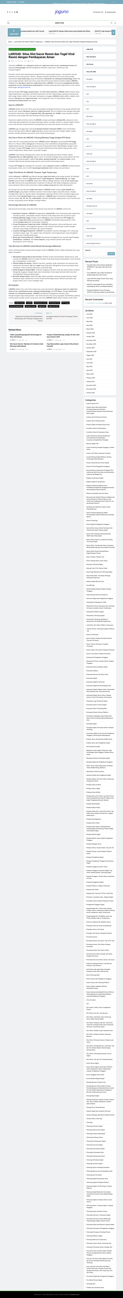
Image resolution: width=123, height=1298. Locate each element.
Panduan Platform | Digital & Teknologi (98, 886)
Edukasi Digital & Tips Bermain (96, 482)
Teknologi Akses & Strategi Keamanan (98, 1167)
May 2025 (89, 366)
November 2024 (91, 389)
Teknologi (89, 1122)
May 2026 (89, 321)
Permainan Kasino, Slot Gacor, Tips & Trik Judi (100, 941)
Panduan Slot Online (93, 889)
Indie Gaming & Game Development (97, 595)
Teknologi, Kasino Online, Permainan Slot (99, 1243)
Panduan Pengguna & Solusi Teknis (97, 867)
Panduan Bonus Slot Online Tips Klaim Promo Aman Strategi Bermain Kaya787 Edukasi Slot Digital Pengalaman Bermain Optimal (100, 798)
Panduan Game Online (93, 823)
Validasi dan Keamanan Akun (95, 1287)
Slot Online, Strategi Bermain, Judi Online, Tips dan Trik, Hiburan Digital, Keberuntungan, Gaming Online (100, 1048)
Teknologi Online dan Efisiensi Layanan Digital (100, 1224)
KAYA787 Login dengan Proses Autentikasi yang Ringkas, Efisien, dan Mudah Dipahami (89, 31)
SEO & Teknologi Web (93, 975)
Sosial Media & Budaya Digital (95, 1078)
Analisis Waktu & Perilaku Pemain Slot (98, 424)
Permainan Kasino (92, 937)
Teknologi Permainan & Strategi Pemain (98, 1232)
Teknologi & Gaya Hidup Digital (96, 1133)
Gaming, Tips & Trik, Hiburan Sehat (97, 568)
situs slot (89, 154)
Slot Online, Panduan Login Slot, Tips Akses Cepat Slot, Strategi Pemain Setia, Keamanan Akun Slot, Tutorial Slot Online (100, 1025)
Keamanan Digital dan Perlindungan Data (99, 685)
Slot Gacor (90, 116)
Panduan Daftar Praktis (93, 807)
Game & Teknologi (92, 520)
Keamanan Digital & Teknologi (96, 682)
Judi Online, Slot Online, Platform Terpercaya (22, 49)
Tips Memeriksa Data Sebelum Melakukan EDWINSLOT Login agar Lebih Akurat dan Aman (78, 2)
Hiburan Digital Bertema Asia (95, 581)
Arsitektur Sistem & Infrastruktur (96, 428)
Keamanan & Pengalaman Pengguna (97, 657)
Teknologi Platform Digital (94, 1236)
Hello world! (108, 303)
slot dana (89, 198)
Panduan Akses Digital (93, 788)
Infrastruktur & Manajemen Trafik (96, 602)
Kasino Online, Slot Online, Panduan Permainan (101, 650)
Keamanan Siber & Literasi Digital (97, 705)
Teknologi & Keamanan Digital (96, 1149)
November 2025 (91, 344)
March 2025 (90, 374)
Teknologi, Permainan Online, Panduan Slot (99, 1247)
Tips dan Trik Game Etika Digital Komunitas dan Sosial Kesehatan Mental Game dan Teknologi (100, 1261)
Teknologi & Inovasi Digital (95, 1145)
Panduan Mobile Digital (93, 834)
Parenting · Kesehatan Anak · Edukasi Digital (100, 897)
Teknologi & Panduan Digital (95, 1160)
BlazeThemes (75, 1294)
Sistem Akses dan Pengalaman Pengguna (99, 979)
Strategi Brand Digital (93, 1096)
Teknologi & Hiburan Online (95, 1137)
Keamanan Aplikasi (92, 671)
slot (88, 94)
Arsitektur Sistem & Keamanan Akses (98, 432)
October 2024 (91, 393)
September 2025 (91, 351)
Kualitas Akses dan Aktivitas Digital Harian (99, 739)
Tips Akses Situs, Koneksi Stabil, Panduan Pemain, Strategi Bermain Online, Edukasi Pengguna (99, 1253)
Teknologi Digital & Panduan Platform (98, 1182)
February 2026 (91, 333)
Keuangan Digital (92, 724)
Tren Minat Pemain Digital (94, 1280)
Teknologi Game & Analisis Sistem (97, 1211)
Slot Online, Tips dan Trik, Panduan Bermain (100, 1059)
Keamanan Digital (92, 678)
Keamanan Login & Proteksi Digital (97, 701)
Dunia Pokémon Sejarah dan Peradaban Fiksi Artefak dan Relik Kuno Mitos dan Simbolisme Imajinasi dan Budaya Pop (100, 472)
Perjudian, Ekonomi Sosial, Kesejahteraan (99, 926)
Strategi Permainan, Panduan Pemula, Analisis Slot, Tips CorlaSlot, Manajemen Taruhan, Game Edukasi (100, 1102)
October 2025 (91, 348)
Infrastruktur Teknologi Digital (95, 615)
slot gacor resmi (30, 306)
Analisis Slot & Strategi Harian (96, 421)
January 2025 (90, 381)
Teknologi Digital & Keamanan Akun (97, 1178)
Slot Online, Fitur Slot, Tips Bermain (97, 1013)
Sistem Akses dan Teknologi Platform (98, 982)
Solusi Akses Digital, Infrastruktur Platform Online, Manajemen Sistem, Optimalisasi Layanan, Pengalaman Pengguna (99, 1069)
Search (87, 250)
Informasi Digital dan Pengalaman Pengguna (100, 598)
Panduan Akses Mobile (93, 792)
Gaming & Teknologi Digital (95, 564)
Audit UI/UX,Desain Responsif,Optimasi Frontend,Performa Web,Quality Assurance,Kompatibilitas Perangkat (98, 438)
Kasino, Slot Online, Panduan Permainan (98, 654)
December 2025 (91, 340)
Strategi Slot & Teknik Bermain (96, 1107)
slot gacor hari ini (92, 206)
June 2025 (90, 363)
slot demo (90, 183)
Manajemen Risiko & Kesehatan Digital (98, 758)
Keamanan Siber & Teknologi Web (97, 708)
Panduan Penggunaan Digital (95, 882)
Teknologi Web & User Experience (97, 1239)
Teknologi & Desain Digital (94, 1126)
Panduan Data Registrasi (94, 819)
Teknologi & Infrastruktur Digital (96, 1141)
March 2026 (90, 329)
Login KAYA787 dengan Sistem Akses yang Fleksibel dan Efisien (35, 31)
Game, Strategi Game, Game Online (97, 561)
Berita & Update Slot (93, 443)
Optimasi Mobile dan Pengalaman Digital (99, 775)
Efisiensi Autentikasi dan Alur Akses (97, 493)
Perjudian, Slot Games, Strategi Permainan (99, 933)
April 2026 (90, 325)
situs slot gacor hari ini (93, 243)
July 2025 (89, 359)
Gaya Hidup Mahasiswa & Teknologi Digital (99, 572)
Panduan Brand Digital (93, 804)
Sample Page (59, 23)
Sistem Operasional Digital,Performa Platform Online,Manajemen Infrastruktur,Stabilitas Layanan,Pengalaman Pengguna (100, 994)
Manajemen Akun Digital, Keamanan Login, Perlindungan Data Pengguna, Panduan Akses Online (100, 752)
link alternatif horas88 (93, 746)
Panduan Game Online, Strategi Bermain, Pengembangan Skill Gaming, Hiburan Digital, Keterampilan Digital (100, 829)
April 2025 (90, 370)
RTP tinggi (65, 303)
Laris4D (29, 303)
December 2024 (91, 385)
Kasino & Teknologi (92, 634)
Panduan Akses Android (94, 785)
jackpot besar (19, 303)
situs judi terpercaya (16, 306)
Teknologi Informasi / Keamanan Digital (98, 1215)
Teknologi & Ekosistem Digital (96, 1130)
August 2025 (90, 355)
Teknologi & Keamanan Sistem (96, 1156)
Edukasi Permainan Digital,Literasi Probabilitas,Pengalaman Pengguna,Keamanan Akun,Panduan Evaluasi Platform (100, 487)
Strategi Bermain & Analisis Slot (96, 1082)
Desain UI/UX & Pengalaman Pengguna (98, 466)
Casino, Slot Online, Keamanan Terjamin (98, 453)
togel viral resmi (53, 306)
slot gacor (90, 79)
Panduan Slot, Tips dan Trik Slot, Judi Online (100, 893)
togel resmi (42, 306)
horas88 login (91, 585)
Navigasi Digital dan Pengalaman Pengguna (99, 762)
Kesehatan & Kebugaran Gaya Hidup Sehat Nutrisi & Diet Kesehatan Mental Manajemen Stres (100, 718)
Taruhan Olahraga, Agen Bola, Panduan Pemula (100, 1115)
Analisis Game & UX (93, 403)
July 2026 (89, 314)
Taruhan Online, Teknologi (94, 1118)
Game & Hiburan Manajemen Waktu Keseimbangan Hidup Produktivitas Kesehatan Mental (100, 515)
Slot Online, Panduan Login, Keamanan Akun (100, 1030)
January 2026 (90, 336)
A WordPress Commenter (94, 303)
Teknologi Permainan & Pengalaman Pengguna (100, 1228)
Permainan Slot (54, 303)
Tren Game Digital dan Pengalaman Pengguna (100, 1276)
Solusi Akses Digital (93, 1063)
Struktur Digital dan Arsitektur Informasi (98, 1111)
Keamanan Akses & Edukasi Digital (97, 667)
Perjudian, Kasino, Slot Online (95, 929)
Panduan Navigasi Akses (94, 844)
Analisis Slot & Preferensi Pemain (97, 417)
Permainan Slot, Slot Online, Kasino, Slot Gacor (101, 960)
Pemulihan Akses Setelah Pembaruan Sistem (100, 901)
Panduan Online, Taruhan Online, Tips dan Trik (100, 848)
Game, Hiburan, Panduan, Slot (95, 557)
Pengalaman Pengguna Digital (95, 904)
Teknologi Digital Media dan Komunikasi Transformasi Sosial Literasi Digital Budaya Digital (99, 1194)
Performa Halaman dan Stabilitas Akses (99, 922)
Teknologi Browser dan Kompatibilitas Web (99, 1171)
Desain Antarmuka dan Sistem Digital (98, 463)
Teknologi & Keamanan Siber (95, 1152)
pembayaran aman (41, 303)
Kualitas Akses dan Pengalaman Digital (98, 743)
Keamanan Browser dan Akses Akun (97, 674)
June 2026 (90, 318)
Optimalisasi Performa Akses (95, 771)
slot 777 (89, 146)
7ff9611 (12, 61)
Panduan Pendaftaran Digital (95, 857)
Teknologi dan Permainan (94, 1175)
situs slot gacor (91, 86)
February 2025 (91, 378)
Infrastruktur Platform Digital (95, 612)
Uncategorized (91, 1284)
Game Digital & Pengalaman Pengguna (98, 524)
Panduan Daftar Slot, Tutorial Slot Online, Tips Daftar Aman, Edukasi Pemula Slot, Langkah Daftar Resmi (100, 813)
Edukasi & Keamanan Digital (95, 478)
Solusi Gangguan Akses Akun (95, 1075)
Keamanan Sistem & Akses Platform (97, 712)
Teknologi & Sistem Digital (94, 1163)
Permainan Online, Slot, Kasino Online (98, 950)
